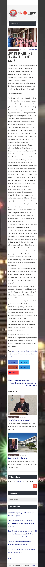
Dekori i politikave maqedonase (19, 380)
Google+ (14, 367)
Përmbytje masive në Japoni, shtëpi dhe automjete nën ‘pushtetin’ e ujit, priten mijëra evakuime (21, 523)
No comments (33, 49)
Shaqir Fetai (16, 357)
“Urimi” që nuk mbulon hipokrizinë (19, 420)
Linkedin (25, 367)
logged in (18, 481)
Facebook (14, 362)
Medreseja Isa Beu (24, 354)
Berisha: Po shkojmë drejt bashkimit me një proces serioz (23, 384)
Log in (10, 558)
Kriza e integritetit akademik (17, 458)
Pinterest (14, 372)
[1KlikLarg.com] (22, 16)
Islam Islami (16, 351)
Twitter (25, 362)
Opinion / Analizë (13, 49)
